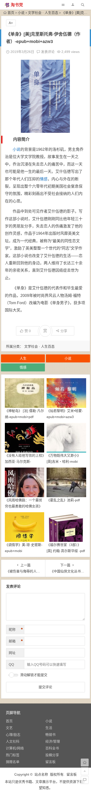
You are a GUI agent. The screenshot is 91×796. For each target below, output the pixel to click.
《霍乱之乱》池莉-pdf (63, 500)
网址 (12, 653)
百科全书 (52, 748)
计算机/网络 (15, 748)
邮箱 (16, 641)
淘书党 (17, 5)
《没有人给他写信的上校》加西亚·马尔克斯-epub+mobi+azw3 (24, 461)
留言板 (50, 762)
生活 (48, 728)
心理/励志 (13, 735)
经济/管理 (52, 741)
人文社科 (12, 741)
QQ (11, 664)
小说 (21, 13)
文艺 (9, 728)
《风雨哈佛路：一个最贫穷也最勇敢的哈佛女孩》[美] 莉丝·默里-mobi (23, 506)
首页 (11, 13)
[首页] (85, 762)
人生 (23, 358)
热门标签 (12, 755)
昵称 (16, 629)
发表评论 (47, 52)
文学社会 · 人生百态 (43, 13)
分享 (63, 331)
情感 (44, 179)
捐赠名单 (12, 762)
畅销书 (50, 735)
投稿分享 (52, 755)
